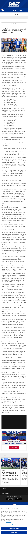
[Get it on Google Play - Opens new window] (18, 499)
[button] (14, 421)
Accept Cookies (14, 532)
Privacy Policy (9, 522)
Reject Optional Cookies (14, 528)
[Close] (26, 506)
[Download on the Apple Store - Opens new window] (9, 499)
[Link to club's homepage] (2, 10)
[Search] (23, 10)
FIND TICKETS (14, 447)
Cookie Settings (14, 524)
